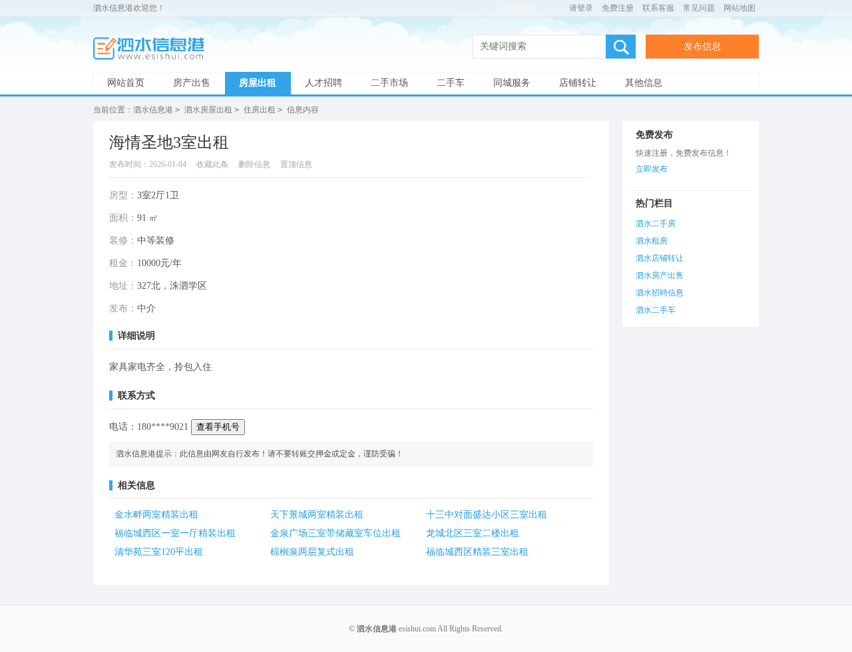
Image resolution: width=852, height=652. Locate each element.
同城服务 (512, 83)
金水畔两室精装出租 (156, 515)
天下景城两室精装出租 (316, 515)
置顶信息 (296, 164)
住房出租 (260, 109)
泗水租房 (652, 240)
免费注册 (618, 8)
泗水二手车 (656, 310)
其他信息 (643, 83)
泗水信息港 (153, 49)
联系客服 (658, 8)
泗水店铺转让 (660, 258)
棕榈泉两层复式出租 (312, 552)
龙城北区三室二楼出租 (472, 533)
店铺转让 (577, 83)
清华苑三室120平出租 (158, 552)
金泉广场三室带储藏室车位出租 (335, 533)
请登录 (581, 8)
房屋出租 (257, 83)
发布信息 (702, 46)
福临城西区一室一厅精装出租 (175, 533)
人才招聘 (323, 83)
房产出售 (191, 83)
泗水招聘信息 (660, 292)
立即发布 (652, 169)
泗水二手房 (656, 223)
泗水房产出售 (660, 275)
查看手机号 (218, 427)
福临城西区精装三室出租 (477, 552)
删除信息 (254, 164)
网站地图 (739, 8)
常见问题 (699, 8)
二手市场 (389, 83)
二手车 (451, 83)
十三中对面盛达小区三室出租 (486, 515)
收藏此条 (212, 164)
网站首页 (125, 83)
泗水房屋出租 (208, 109)
